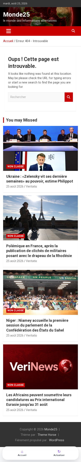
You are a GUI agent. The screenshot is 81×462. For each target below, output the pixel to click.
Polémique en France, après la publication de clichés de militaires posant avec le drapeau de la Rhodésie (39, 251)
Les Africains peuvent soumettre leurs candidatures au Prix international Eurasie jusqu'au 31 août (38, 400)
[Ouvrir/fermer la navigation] (8, 31)
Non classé (15, 166)
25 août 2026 (14, 186)
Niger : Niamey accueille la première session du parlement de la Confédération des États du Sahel (37, 325)
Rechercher (69, 97)
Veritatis (31, 186)
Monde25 (16, 14)
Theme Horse (47, 435)
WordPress (56, 440)
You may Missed (21, 120)
